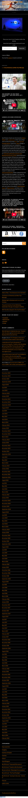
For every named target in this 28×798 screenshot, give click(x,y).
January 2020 (5, 532)
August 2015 (5, 686)
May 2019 (4, 555)
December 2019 (6, 535)
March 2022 (5, 463)
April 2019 (4, 558)
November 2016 (6, 642)
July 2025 (4, 387)
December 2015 (6, 674)
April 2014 (4, 732)
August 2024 (5, 408)
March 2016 (5, 665)
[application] (14, 105)
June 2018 (4, 587)
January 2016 (5, 671)
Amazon (5, 321)
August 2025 (5, 384)
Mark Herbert (10, 188)
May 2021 (4, 486)
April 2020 (5, 523)
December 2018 (6, 570)
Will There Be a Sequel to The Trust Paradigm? (13, 309)
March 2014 (5, 735)
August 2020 (5, 512)
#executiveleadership (7, 172)
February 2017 (5, 634)
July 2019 (4, 550)
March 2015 (5, 700)
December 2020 (6, 500)
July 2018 (4, 584)
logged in (10, 58)
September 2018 (6, 579)
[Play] (3, 110)
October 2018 (5, 576)
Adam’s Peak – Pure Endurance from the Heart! (13, 292)
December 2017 (6, 605)
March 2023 (5, 436)
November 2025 (6, 376)
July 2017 (4, 619)
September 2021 (6, 477)
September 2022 (6, 454)
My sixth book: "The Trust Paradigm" (11, 773)
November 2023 (6, 434)
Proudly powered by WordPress (9, 793)
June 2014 (4, 726)
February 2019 (5, 564)
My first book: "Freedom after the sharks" (12, 767)
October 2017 (5, 610)
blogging (4, 749)
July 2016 (4, 654)
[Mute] (22, 110)
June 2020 (4, 518)
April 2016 (4, 663)
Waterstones (6, 319)
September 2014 (6, 718)
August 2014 (5, 721)
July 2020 (4, 515)
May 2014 (4, 729)
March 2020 (5, 526)
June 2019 (4, 552)
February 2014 (5, 738)
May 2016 (4, 660)
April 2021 (4, 489)
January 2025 (5, 396)
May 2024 (4, 416)
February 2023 (6, 439)
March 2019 (5, 561)
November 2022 (6, 448)
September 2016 (6, 648)
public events (5, 783)
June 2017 (4, 622)
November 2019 (6, 538)
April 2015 (4, 697)
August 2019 (5, 547)
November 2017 (6, 607)
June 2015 (4, 692)
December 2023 (6, 431)
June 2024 (4, 413)
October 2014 (5, 715)
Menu (14, 12)
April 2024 (4, 419)
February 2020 (6, 529)
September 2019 (6, 544)
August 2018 (5, 581)
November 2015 (6, 677)
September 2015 (6, 683)
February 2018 (5, 599)
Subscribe (21, 48)
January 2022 (5, 468)
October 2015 (5, 680)
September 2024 (6, 405)
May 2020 (4, 521)
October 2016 (5, 645)
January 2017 (5, 637)
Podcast (4, 780)
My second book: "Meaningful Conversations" (13, 770)
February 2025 (6, 393)
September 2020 (6, 509)
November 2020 (6, 503)
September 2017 (6, 613)
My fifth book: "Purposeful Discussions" (12, 764)
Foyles (4, 323)
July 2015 (4, 689)
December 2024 (6, 399)
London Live (11, 139)
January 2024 (5, 428)
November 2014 (6, 712)
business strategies (7, 752)
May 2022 (4, 460)
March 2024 (5, 422)
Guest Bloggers (6, 761)
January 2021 (5, 497)
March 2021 (5, 492)
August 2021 (5, 480)
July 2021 (4, 483)
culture (18, 143)
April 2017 (4, 628)
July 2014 (4, 723)
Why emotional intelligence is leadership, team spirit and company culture (14, 358)
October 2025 (5, 379)
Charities (4, 755)
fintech (4, 758)
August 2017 (5, 616)
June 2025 (4, 390)
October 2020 (5, 506)
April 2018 (4, 593)
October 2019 (5, 541)
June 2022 (4, 457)
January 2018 (5, 602)
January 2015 (5, 706)
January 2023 (5, 442)
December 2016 (6, 639)
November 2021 (6, 474)
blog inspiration (6, 747)
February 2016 (5, 668)
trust (16, 141)
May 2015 (4, 694)
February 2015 (5, 703)
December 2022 (6, 445)
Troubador (5, 317)
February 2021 (5, 494)
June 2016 (4, 657)
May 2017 (4, 625)
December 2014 (6, 709)
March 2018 (5, 596)
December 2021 (6, 471)
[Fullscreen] (24, 110)
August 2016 (5, 651)
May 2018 (4, 590)
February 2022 (6, 466)
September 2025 (6, 381)
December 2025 (6, 373)
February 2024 (6, 425)
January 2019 (5, 567)
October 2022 (5, 451)
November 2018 (6, 573)
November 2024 (6, 402)
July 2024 (4, 410)
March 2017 (5, 631)
